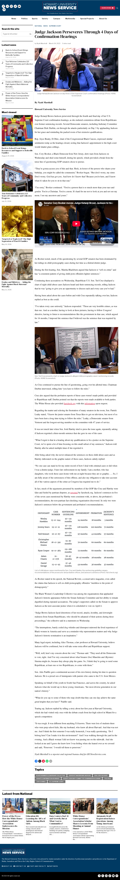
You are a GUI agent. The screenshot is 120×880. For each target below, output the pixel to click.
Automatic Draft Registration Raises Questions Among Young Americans (105, 820)
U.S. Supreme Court (56, 781)
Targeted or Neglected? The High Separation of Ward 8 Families (16, 240)
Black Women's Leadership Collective (50, 775)
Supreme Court (55, 26)
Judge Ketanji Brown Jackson (80, 775)
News (45, 26)
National (38, 26)
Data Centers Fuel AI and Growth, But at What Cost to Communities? (58, 820)
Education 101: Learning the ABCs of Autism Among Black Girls (35, 820)
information (90, 403)
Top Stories (40, 781)
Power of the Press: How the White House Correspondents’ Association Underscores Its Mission (12, 822)
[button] (30, 34)
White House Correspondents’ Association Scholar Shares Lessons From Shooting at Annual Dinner (83, 822)
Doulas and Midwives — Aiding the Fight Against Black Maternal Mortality (19, 84)
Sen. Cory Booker (100, 775)
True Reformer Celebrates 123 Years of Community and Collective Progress (19, 64)
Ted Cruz (107, 778)
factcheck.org (70, 403)
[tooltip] (3, 6)
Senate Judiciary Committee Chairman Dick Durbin (81, 778)
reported (74, 492)
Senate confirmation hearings (47, 778)
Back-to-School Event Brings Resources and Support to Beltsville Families (17, 52)
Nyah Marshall (42, 43)
